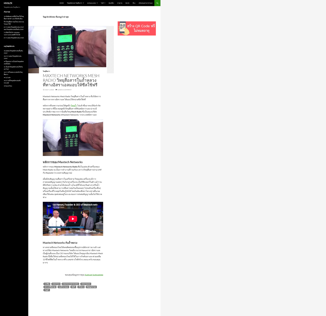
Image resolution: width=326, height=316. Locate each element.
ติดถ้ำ (73, 287)
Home (61, 3)
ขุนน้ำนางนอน (63, 287)
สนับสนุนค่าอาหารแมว (146, 3)
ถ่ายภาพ (119, 3)
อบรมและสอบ (91, 3)
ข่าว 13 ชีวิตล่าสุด (50, 287)
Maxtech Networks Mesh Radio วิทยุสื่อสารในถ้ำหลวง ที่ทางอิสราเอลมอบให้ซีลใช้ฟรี (71, 80)
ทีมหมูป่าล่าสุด (91, 287)
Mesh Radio (86, 284)
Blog (127, 3)
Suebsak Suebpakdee (94, 274)
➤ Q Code (7, 77)
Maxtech (56, 284)
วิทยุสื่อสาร (46, 71)
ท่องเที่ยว (111, 3)
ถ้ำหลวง (81, 287)
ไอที (102, 3)
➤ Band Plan (8, 86)
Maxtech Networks (70, 284)
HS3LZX (8, 3)
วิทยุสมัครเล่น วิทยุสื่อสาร (74, 3)
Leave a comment (65, 90)
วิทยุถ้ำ (74, 105)
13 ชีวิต (47, 284)
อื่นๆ (134, 3)
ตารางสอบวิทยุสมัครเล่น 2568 (14, 38)
